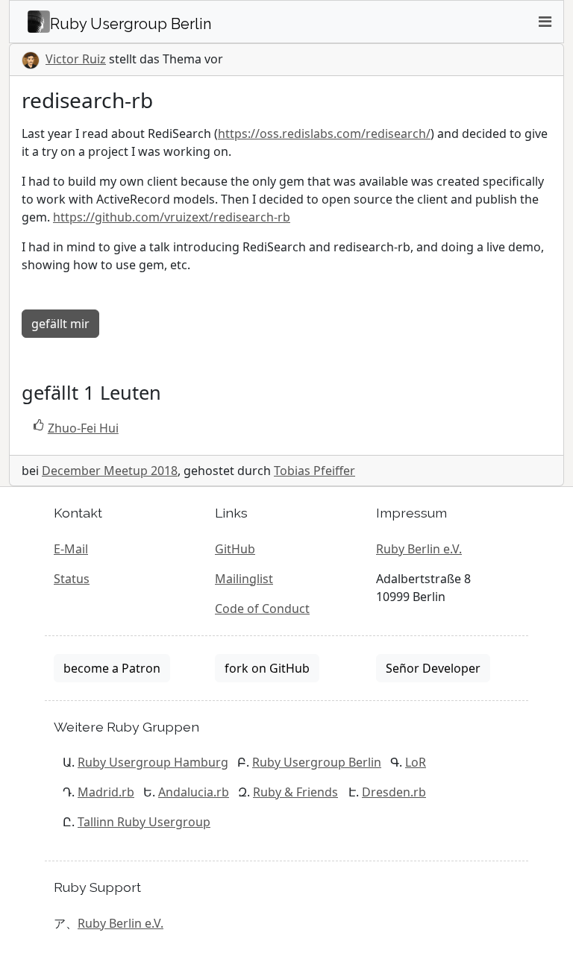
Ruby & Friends (295, 792)
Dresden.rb (394, 792)
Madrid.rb (106, 792)
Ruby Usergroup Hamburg (153, 762)
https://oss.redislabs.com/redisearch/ (324, 133)
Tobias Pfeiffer (314, 470)
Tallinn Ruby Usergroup (144, 822)
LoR (415, 762)
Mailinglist (244, 578)
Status (72, 578)
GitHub (235, 549)
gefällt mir (60, 323)
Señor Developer (433, 668)
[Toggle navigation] (544, 21)
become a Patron (111, 668)
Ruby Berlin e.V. (419, 549)
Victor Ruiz (76, 59)
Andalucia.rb (193, 792)
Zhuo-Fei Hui (83, 428)
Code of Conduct (262, 608)
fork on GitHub (267, 668)
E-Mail (71, 549)
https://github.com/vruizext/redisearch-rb (171, 217)
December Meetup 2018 (110, 470)
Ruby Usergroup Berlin (316, 762)
